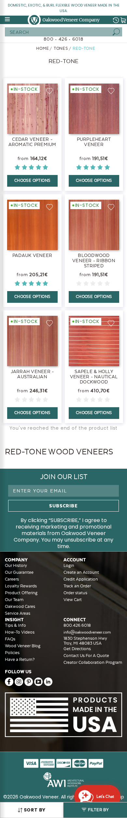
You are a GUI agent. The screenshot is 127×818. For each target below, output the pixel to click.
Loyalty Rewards (21, 585)
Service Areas (17, 613)
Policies (12, 652)
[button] (95, 810)
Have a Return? (20, 659)
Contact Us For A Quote (86, 655)
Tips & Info (15, 625)
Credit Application (81, 579)
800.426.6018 (77, 625)
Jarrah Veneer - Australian (32, 374)
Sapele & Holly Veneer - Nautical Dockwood (94, 376)
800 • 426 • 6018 (63, 39)
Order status (75, 592)
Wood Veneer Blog (22, 645)
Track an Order (77, 585)
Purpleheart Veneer (94, 142)
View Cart (73, 599)
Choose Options (32, 180)
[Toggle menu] (8, 19)
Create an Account (81, 572)
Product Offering (21, 592)
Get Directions (77, 648)
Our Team (14, 599)
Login (69, 565)
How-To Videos (20, 632)
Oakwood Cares (20, 606)
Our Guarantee (19, 572)
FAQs (10, 639)
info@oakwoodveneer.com (87, 632)
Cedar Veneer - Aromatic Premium (32, 142)
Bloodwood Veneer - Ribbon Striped (93, 260)
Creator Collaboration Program (93, 662)
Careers (12, 579)
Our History (16, 565)
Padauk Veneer (32, 255)
